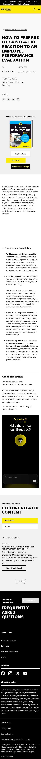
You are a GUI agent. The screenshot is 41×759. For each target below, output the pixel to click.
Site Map (4, 657)
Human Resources (9, 409)
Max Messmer (8, 71)
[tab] (20, 520)
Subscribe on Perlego (20, 167)
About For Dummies (8, 640)
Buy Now (15, 160)
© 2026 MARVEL (7, 756)
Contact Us (5, 646)
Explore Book (20, 154)
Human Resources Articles (16, 29)
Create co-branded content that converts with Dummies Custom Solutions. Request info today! (20, 2)
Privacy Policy (6, 728)
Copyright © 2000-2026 (9, 745)
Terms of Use (6, 722)
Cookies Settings (7, 734)
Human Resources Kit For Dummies (12, 83)
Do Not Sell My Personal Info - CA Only (15, 739)
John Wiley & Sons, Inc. (29, 745)
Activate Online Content (9, 652)
